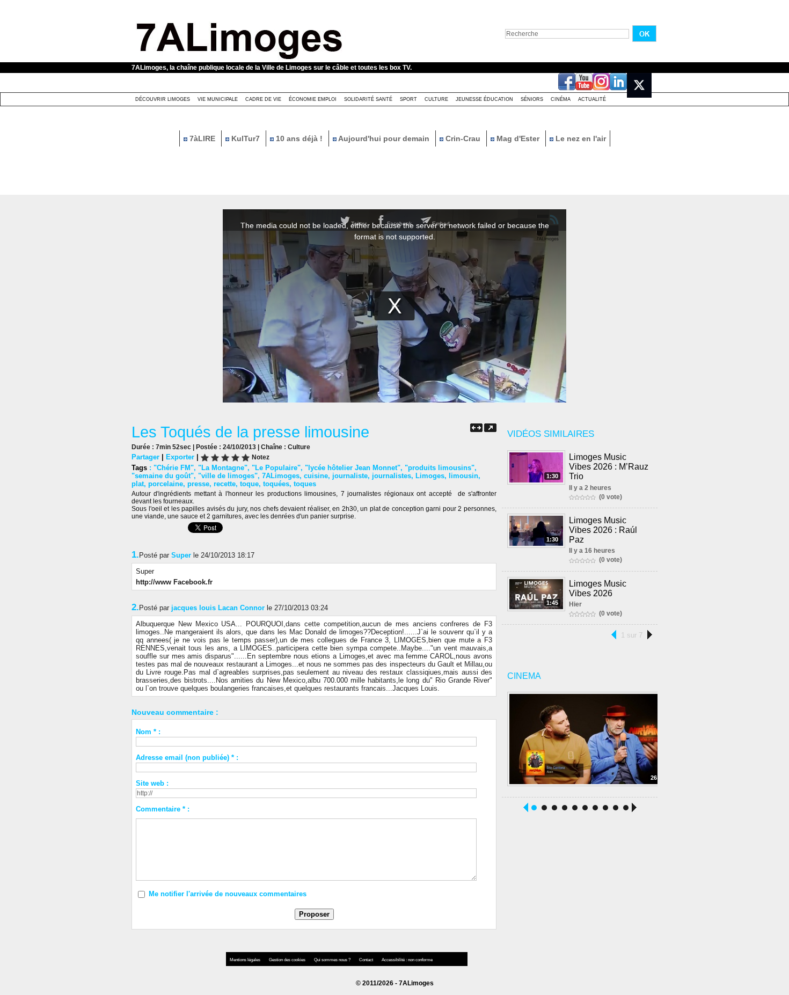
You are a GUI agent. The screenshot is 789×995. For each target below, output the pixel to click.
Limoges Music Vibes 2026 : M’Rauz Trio (608, 466)
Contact (366, 959)
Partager (145, 457)
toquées (276, 484)
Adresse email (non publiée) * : (187, 757)
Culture (436, 99)
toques (305, 484)
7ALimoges (280, 476)
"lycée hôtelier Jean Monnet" (352, 468)
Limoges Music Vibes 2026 (597, 588)
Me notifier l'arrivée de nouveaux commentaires (227, 894)
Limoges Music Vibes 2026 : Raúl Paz (603, 530)
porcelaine (165, 484)
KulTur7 (245, 138)
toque (249, 484)
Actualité (592, 99)
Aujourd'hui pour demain (384, 138)
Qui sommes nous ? (333, 959)
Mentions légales (245, 959)
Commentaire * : (162, 809)
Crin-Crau (463, 138)
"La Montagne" (222, 468)
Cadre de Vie (263, 99)
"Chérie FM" (174, 468)
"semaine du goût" (163, 476)
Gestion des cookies (287, 959)
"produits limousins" (439, 468)
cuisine (316, 476)
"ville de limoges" (228, 476)
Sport (408, 99)
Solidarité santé (368, 99)
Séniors (532, 99)
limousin (463, 476)
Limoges (429, 476)
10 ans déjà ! (299, 138)
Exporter (180, 457)
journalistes (391, 476)
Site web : (152, 783)
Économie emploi (313, 99)
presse (198, 484)
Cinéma (561, 99)
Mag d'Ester (518, 138)
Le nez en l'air (579, 138)
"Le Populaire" (276, 468)
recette (225, 484)
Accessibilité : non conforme (407, 959)
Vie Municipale (218, 99)
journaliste (350, 476)
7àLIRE (202, 138)
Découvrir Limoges (162, 99)
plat (138, 484)
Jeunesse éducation (484, 99)
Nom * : (148, 732)
